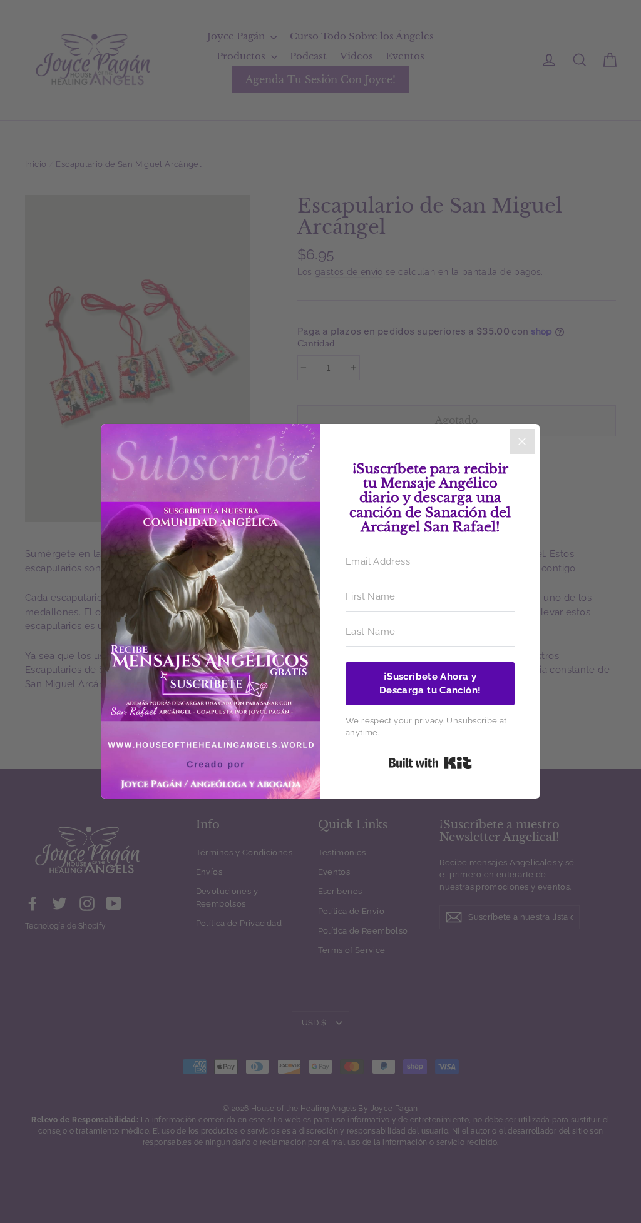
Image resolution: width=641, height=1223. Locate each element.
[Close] (522, 441)
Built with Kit (430, 763)
